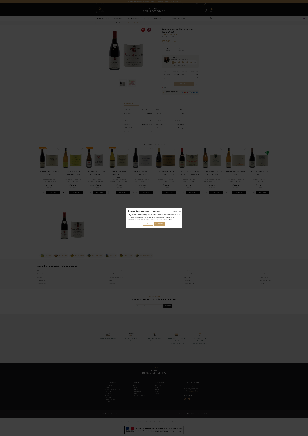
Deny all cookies (177, 211)
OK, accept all (159, 223)
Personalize (148, 223)
